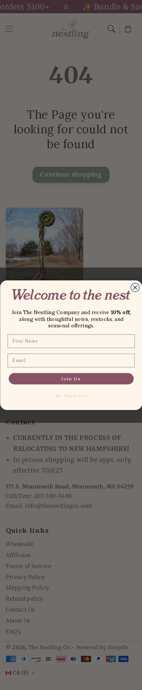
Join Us (71, 379)
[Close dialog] (135, 287)
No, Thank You (71, 395)
